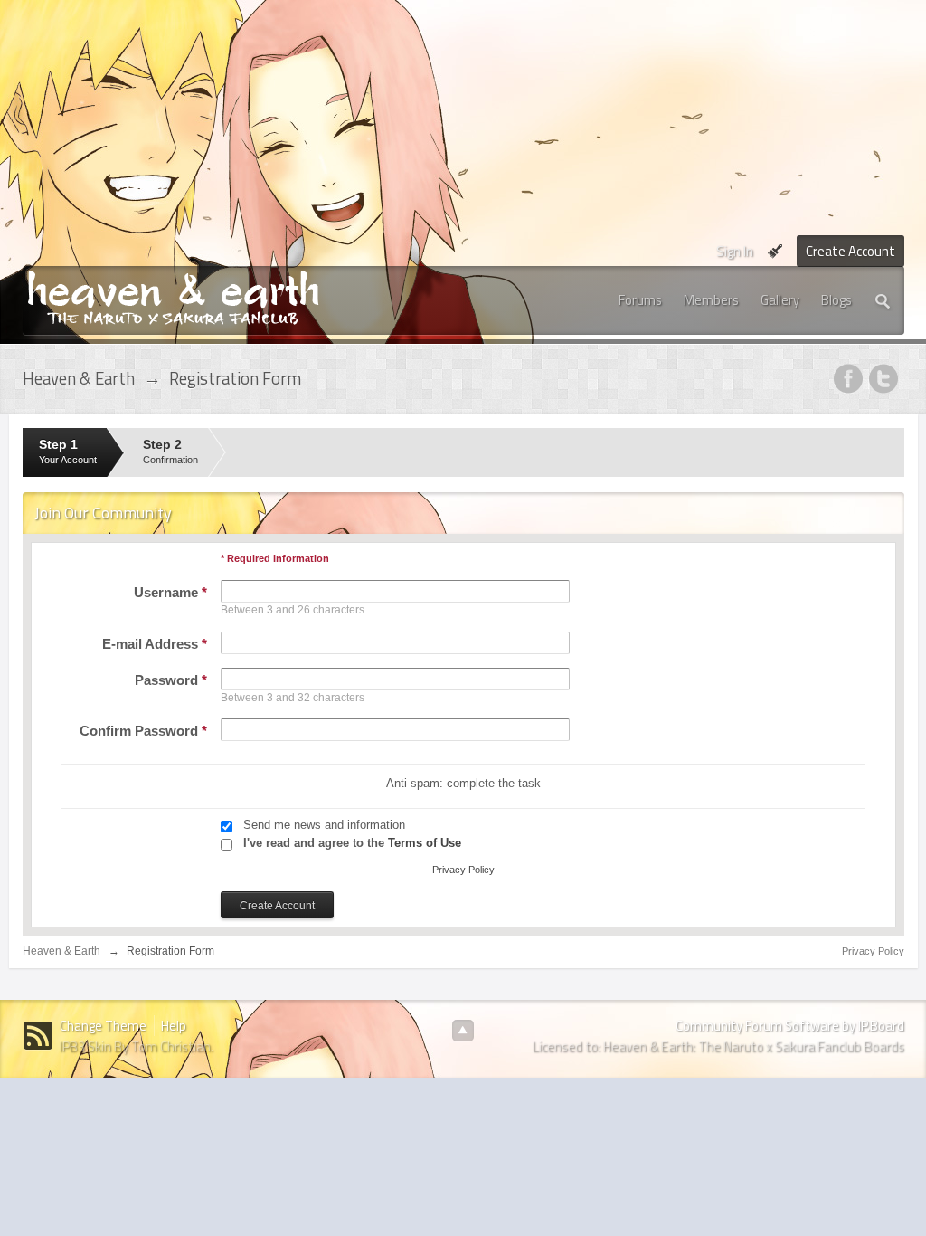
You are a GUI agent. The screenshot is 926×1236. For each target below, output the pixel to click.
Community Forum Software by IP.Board (790, 1025)
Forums (640, 300)
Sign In (734, 251)
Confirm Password (143, 730)
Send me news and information (324, 825)
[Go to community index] (173, 296)
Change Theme (103, 1025)
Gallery (780, 300)
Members (711, 300)
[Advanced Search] (883, 300)
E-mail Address (154, 643)
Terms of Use (424, 843)
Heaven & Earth (61, 951)
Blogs (836, 300)
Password (171, 680)
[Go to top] (463, 1030)
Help (173, 1025)
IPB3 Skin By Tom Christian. (136, 1046)
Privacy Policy (463, 869)
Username (170, 592)
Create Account (850, 251)
